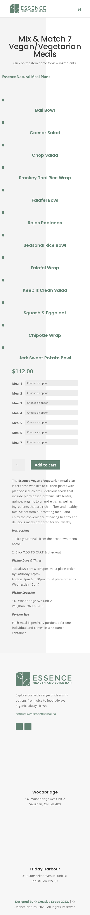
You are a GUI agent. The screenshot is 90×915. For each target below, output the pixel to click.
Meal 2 (17, 393)
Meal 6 (17, 433)
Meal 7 (17, 442)
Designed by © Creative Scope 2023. (42, 901)
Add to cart (45, 465)
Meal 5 (17, 423)
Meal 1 (17, 383)
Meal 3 (17, 403)
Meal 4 (17, 413)
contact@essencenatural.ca (36, 714)
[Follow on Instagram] (27, 726)
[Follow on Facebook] (19, 726)
